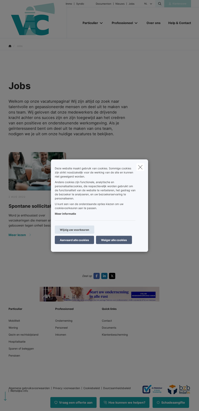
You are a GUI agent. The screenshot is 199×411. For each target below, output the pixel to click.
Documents (109, 327)
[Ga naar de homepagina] (38, 19)
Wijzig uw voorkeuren (74, 229)
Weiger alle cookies (114, 239)
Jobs (131, 4)
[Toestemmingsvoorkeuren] (15, 403)
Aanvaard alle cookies (74, 239)
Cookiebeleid (91, 388)
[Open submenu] (101, 22)
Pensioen (14, 355)
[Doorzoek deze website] (159, 3)
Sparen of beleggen (21, 348)
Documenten (103, 4)
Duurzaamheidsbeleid (117, 388)
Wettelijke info (19, 390)
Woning (13, 327)
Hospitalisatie (17, 341)
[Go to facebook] (97, 276)
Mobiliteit (14, 320)
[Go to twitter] (113, 276)
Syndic (80, 4)
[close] (140, 167)
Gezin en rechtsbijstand (23, 334)
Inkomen (60, 334)
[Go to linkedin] (105, 276)
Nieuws (120, 4)
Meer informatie (65, 213)
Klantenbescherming (115, 334)
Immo (69, 4)
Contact (107, 320)
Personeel (61, 327)
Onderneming (63, 320)
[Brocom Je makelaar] (151, 389)
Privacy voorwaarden (66, 388)
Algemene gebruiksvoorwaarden (29, 388)
